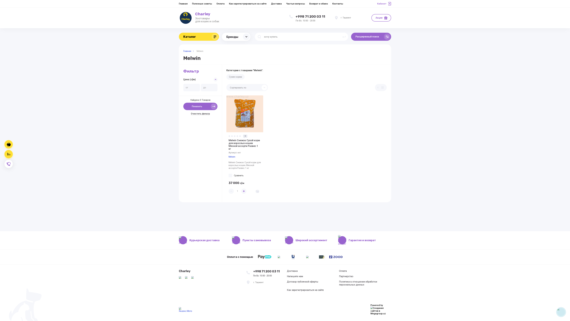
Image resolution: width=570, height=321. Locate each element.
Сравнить (239, 175)
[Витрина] (382, 87)
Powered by (376, 305)
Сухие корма (235, 76)
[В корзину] (257, 191)
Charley (202, 14)
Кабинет (381, 3)
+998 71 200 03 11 (310, 17)
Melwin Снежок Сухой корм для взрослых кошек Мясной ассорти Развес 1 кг (244, 144)
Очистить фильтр (200, 113)
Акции (379, 17)
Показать (197, 106)
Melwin (232, 156)
